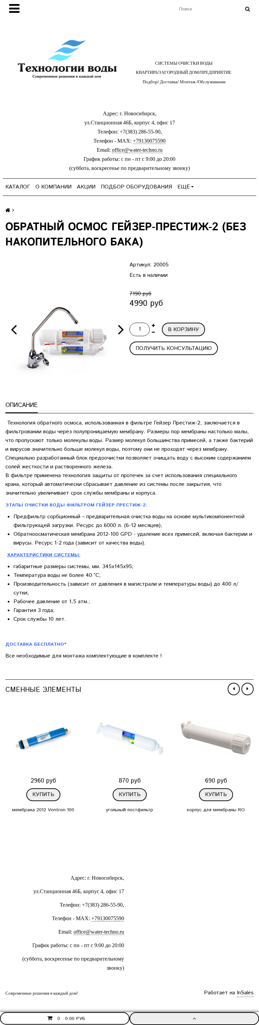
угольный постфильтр (129, 810)
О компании (53, 187)
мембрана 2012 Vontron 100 (43, 810)
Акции (86, 187)
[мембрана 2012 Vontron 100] (43, 738)
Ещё (183, 187)
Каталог (17, 187)
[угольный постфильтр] (129, 738)
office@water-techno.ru (137, 150)
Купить (43, 794)
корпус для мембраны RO (216, 810)
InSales (245, 993)
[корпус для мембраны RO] (216, 738)
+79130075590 (149, 141)
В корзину (183, 329)
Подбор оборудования (136, 187)
